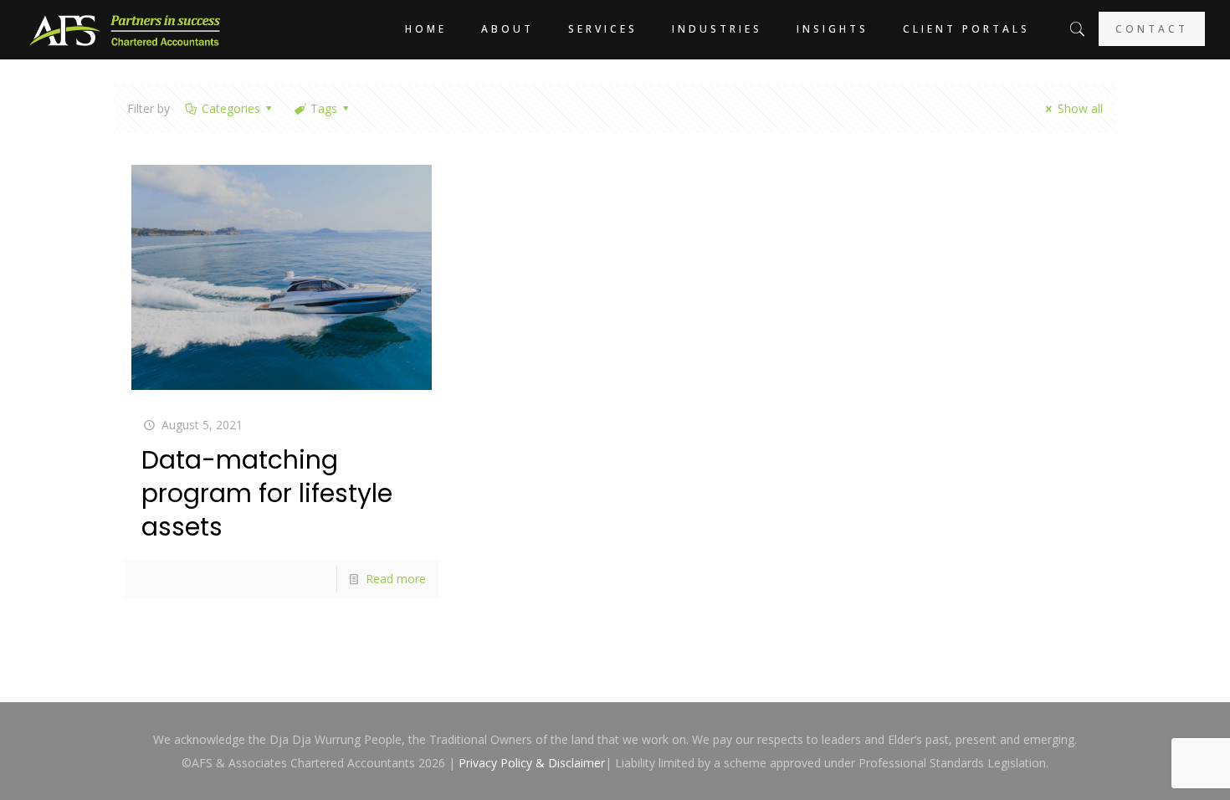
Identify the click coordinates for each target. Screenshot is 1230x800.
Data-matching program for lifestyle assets (266, 493)
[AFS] (125, 29)
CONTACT (1151, 29)
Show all (1080, 108)
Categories (231, 108)
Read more (396, 579)
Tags (323, 108)
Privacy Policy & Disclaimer (532, 763)
